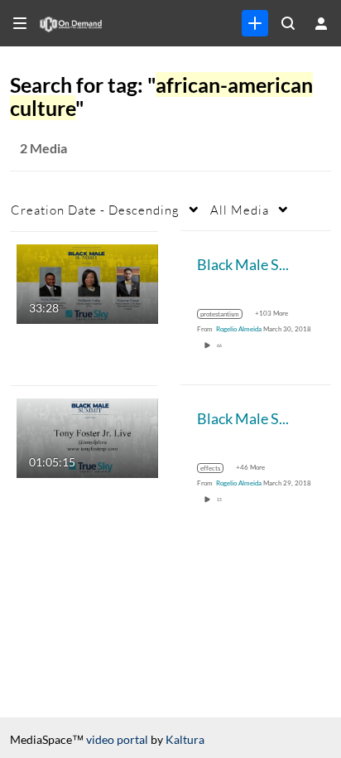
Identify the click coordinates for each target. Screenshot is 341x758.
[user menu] (321, 23)
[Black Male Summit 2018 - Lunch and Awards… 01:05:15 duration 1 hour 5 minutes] (87, 436)
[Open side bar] (20, 23)
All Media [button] (239, 209)
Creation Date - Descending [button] (95, 209)
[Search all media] (288, 23)
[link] (255, 23)
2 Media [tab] (43, 148)
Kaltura (185, 739)
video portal (117, 739)
